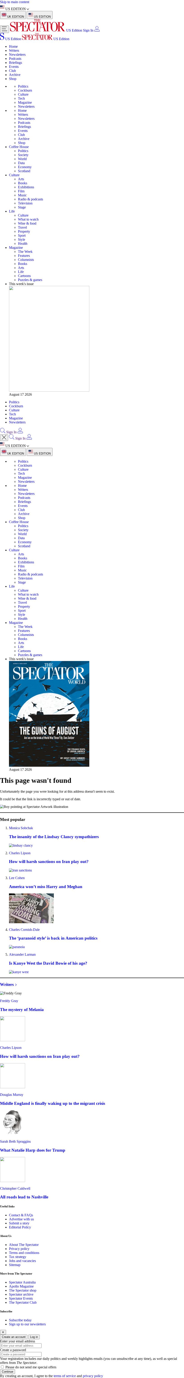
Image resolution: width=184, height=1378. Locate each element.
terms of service (65, 1376)
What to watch (28, 219)
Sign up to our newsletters (27, 1324)
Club (12, 71)
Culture (23, 94)
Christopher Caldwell (15, 1188)
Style (21, 239)
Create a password (13, 1350)
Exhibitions (26, 187)
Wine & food (27, 223)
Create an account (14, 1337)
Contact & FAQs (21, 1215)
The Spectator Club (23, 1302)
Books (22, 183)
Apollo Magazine (21, 1286)
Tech (21, 98)
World (22, 159)
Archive (14, 75)
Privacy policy (19, 1249)
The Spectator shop (22, 1290)
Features (24, 256)
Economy (25, 167)
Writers (14, 50)
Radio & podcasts (30, 199)
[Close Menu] (4, 437)
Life (12, 211)
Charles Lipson (20, 853)
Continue (7, 1371)
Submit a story (19, 1223)
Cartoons (24, 276)
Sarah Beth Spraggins (15, 1141)
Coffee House (19, 147)
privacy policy (93, 1376)
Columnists (26, 260)
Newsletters (17, 54)
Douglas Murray (11, 1095)
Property (24, 231)
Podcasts (15, 58)
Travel (22, 227)
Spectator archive (21, 1294)
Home (13, 46)
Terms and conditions (24, 1253)
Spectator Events (21, 1298)
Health (22, 243)
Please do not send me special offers (30, 1367)
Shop (12, 79)
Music (22, 195)
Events (14, 67)
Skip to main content (14, 2)
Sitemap (14, 1265)
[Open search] (2, 432)
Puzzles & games (30, 280)
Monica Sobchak (21, 828)
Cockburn (25, 90)
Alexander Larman (22, 954)
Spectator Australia (22, 1282)
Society (23, 155)
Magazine (25, 102)
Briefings (15, 62)
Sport (22, 235)
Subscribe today (20, 1320)
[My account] (97, 30)
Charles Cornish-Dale (24, 930)
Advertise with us (21, 1219)
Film (21, 191)
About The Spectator (24, 1245)
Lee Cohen (17, 878)
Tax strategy (17, 1257)
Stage (22, 207)
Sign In (88, 30)
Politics (23, 86)
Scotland (24, 171)
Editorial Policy (20, 1227)
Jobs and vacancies (22, 1261)
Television (25, 203)
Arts (21, 179)
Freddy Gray (9, 1001)
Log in (34, 1337)
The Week (25, 251)
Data (21, 163)
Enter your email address (17, 1341)
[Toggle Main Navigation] (4, 29)
